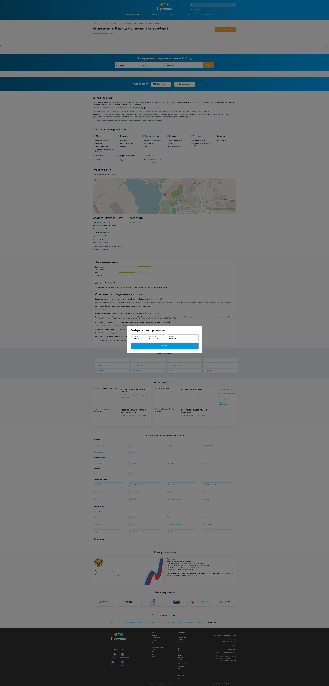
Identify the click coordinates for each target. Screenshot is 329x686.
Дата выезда (152, 336)
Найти (164, 346)
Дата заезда (135, 336)
